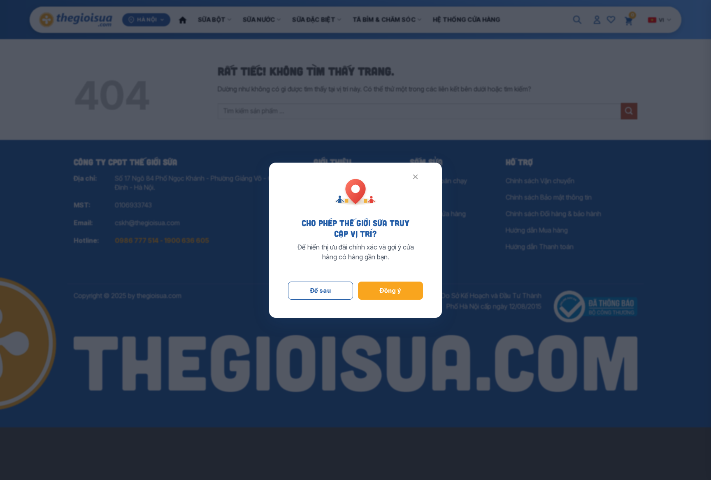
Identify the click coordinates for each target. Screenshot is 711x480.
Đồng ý (390, 290)
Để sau (320, 290)
